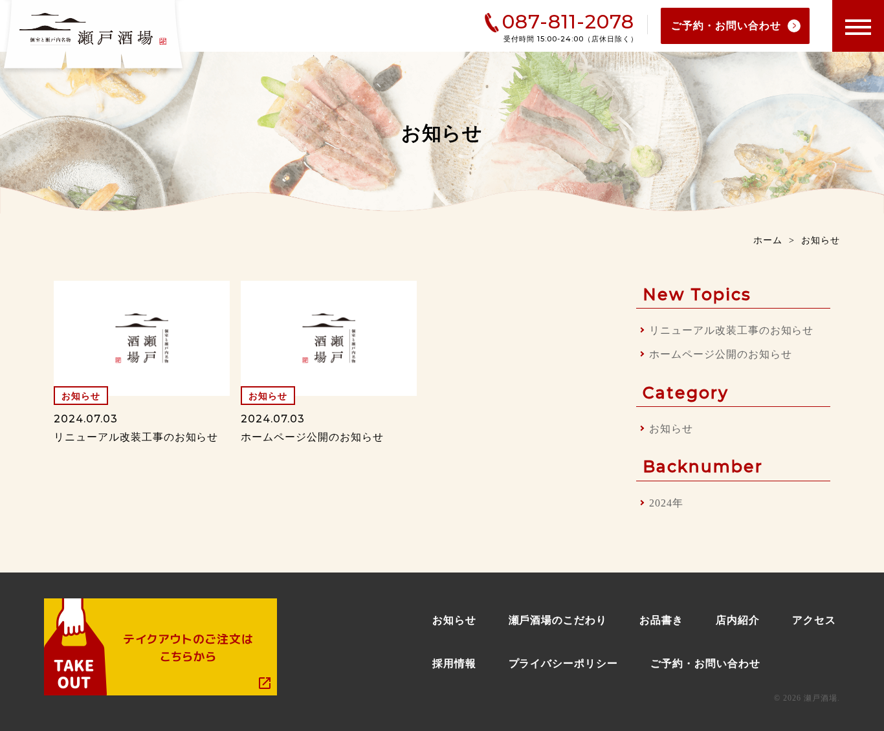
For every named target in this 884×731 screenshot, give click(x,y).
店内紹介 (738, 620)
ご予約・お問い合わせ (726, 25)
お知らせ (671, 428)
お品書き (661, 620)
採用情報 (454, 663)
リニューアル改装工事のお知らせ (731, 330)
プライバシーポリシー (564, 663)
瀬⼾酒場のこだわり (558, 620)
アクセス (814, 620)
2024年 (666, 502)
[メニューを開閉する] (858, 26)
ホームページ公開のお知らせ (720, 354)
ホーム (767, 240)
